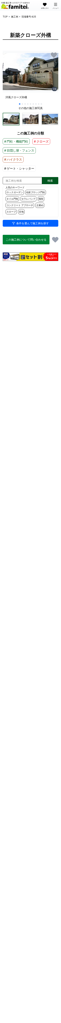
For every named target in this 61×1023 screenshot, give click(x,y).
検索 (50, 180)
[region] (30, 76)
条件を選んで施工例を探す (32, 223)
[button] (11, 119)
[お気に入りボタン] (54, 55)
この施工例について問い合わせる (26, 239)
